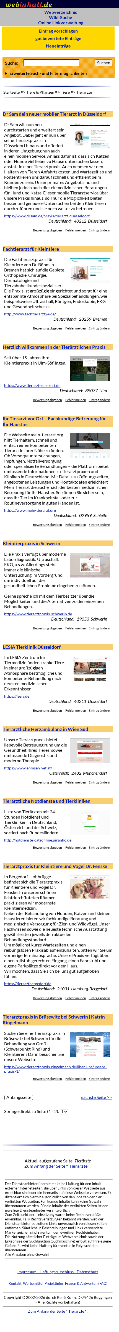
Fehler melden (75, 230)
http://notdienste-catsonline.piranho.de (37, 840)
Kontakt (15, 1283)
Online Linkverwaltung (60, 22)
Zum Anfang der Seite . (57, 1166)
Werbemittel (33, 1283)
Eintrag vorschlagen (58, 30)
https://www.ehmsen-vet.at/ (28, 768)
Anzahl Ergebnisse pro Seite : (58, 73)
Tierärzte (84, 92)
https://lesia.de (16, 696)
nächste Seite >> (96, 1097)
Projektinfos (54, 1283)
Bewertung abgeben (47, 230)
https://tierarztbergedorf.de (27, 984)
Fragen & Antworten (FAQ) (86, 1283)
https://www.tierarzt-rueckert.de (32, 385)
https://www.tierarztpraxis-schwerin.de (38, 614)
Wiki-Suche (60, 17)
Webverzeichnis (60, 12)
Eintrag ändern (99, 230)
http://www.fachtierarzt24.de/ (30, 314)
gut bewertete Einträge (58, 38)
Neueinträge (58, 45)
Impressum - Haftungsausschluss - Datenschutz (57, 1271)
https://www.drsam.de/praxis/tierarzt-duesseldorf (47, 216)
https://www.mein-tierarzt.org (30, 510)
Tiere (65, 92)
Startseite (11, 92)
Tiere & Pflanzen (40, 92)
